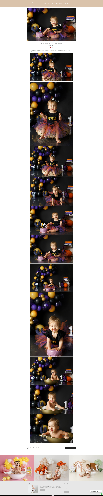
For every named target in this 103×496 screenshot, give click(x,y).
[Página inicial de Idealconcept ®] (32, 3)
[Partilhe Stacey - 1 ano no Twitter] (28, 448)
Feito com (51, 495)
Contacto (66, 492)
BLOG (57, 3)
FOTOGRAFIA (53, 3)
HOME (45, 3)
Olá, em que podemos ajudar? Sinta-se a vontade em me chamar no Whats (95, 491)
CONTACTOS (66, 3)
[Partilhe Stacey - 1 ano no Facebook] (27, 448)
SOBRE (48, 3)
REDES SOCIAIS (61, 3)
